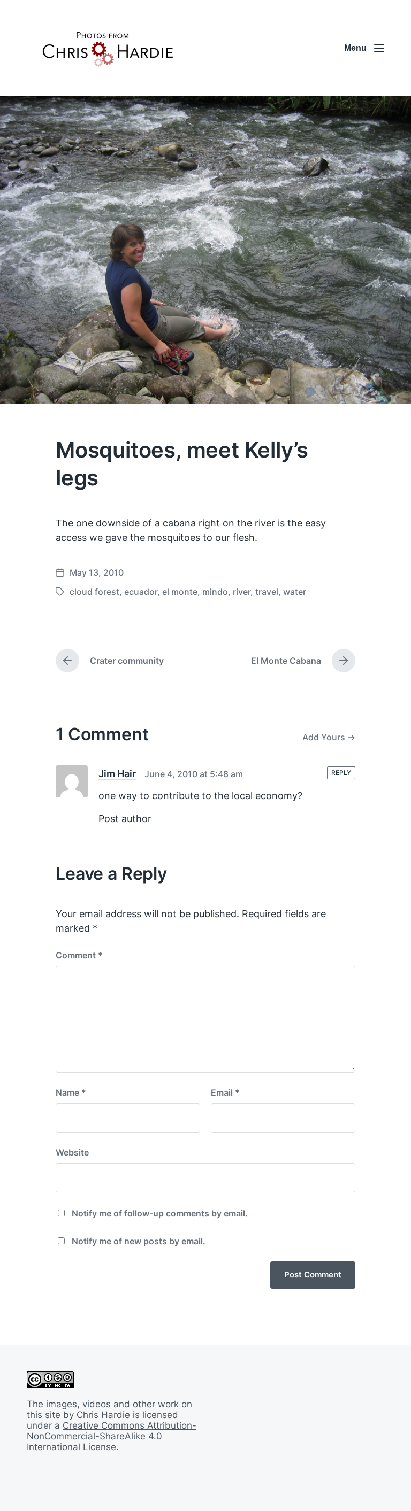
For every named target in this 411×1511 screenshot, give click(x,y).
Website (72, 1152)
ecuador (140, 591)
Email (225, 1092)
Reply (341, 773)
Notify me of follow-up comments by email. (160, 1213)
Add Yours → (328, 737)
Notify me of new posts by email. (139, 1241)
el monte (179, 591)
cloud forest (94, 591)
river (241, 591)
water (294, 591)
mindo (215, 591)
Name (71, 1092)
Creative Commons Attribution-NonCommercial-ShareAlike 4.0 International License (111, 1436)
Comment (79, 955)
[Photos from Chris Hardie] (107, 48)
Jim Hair (117, 773)
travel (266, 591)
